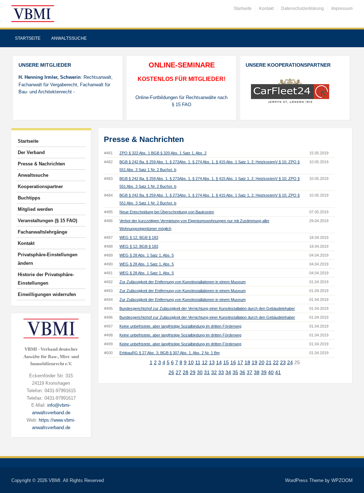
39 (264, 372)
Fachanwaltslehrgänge (42, 232)
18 (247, 362)
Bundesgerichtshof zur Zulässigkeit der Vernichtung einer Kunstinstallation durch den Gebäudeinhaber (207, 308)
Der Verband (31, 152)
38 (256, 372)
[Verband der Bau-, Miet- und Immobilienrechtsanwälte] (32, 13)
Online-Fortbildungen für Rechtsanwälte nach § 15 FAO (181, 101)
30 (200, 372)
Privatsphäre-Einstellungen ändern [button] (47, 259)
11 (197, 362)
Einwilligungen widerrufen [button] (47, 294)
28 (185, 372)
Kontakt (266, 8)
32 (214, 372)
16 (233, 362)
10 (191, 362)
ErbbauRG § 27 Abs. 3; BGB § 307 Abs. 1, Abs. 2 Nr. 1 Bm (169, 353)
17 (240, 362)
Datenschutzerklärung (302, 8)
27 (178, 372)
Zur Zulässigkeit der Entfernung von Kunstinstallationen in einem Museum (182, 282)
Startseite (243, 8)
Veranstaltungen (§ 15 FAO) (47, 220)
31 (207, 372)
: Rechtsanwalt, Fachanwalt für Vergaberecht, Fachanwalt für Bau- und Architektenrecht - (65, 85)
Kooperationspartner (40, 186)
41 (278, 372)
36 (242, 372)
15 (226, 362)
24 (290, 362)
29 (193, 372)
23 (283, 362)
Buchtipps (29, 198)
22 (276, 362)
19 (254, 362)
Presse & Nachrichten (41, 163)
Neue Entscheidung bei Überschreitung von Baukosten (166, 212)
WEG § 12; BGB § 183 (138, 237)
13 (212, 362)
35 (235, 372)
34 (228, 372)
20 (261, 362)
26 (171, 372)
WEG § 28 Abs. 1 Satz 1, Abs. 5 (146, 255)
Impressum (342, 8)
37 (249, 372)
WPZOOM (342, 480)
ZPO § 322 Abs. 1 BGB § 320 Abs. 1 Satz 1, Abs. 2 (163, 153)
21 (269, 362)
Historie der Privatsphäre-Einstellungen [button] (46, 279)
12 (205, 362)
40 (271, 372)
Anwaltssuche (69, 38)
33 (221, 372)
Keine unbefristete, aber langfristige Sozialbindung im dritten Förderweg (180, 326)
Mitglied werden (35, 209)
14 (219, 362)
